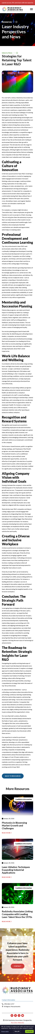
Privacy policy (5, 1031)
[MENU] (31, 9)
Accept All (29, 1031)
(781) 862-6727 (9, 1004)
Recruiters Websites (17, 1022)
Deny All (17, 1031)
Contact (17, 966)
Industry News (7, 53)
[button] (13, 776)
